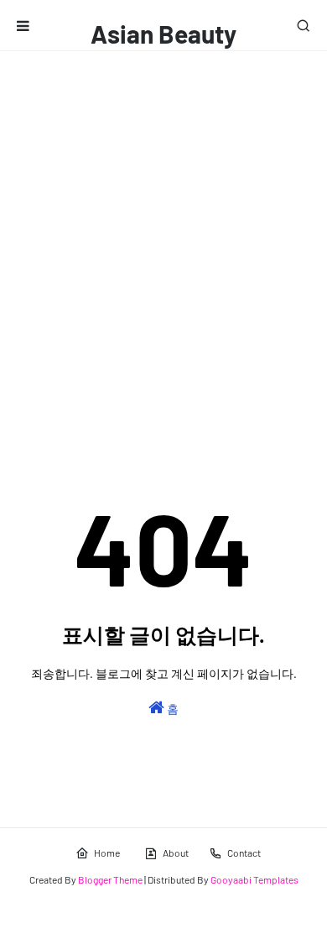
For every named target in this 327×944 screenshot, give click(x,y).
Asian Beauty (163, 33)
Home (107, 852)
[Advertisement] (163, 223)
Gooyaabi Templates (254, 879)
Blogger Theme (110, 879)
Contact (244, 852)
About (176, 852)
